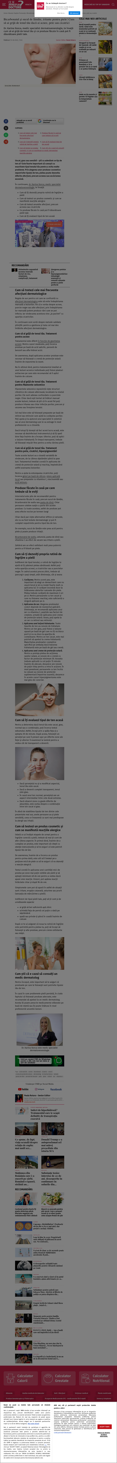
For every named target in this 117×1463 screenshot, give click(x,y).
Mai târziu (61, 13)
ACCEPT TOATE (105, 1427)
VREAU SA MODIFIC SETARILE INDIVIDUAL (104, 1434)
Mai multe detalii (33, 1424)
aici (46, 1445)
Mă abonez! (74, 13)
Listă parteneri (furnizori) (62, 1433)
